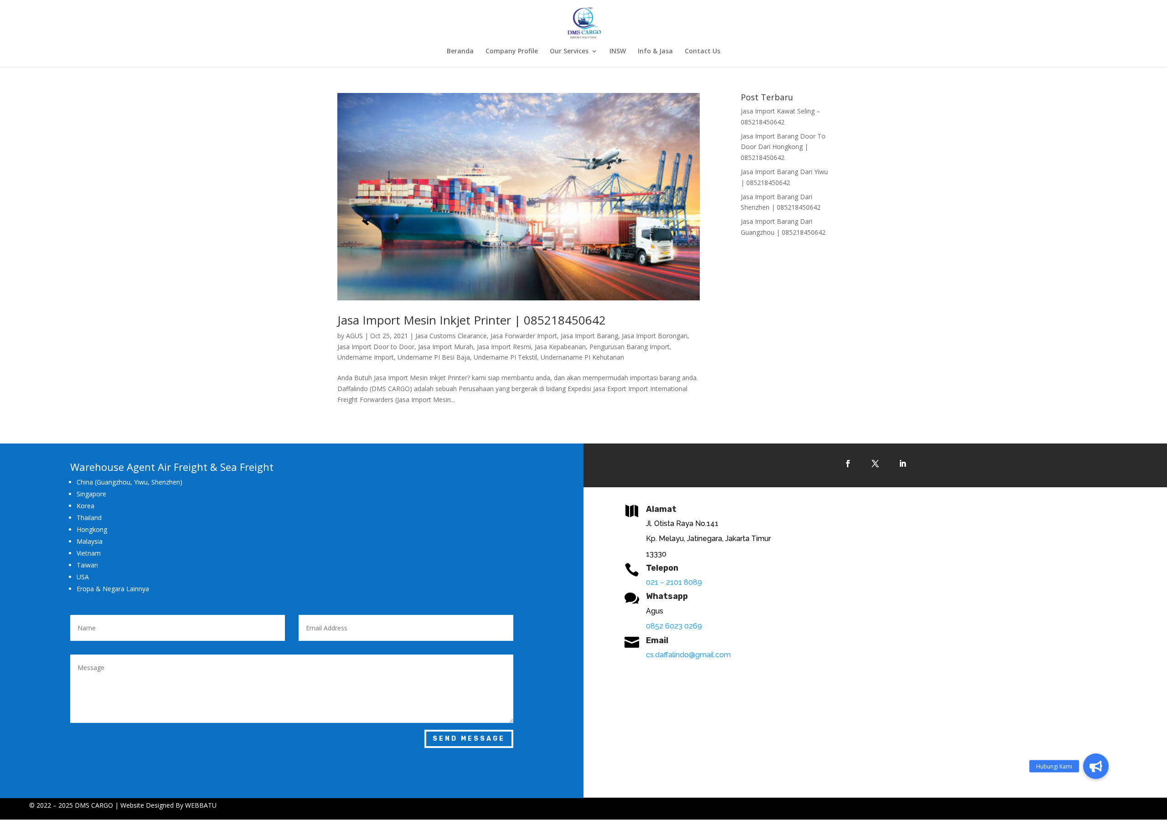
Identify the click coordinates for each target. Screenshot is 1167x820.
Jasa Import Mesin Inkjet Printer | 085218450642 (471, 320)
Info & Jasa (655, 51)
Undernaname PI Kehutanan (582, 357)
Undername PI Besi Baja (434, 357)
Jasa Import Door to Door (375, 346)
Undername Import (365, 357)
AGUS (354, 335)
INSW (617, 51)
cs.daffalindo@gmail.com (688, 654)
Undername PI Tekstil (505, 357)
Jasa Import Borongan (654, 335)
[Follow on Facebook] (848, 463)
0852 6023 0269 (674, 626)
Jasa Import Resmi (504, 346)
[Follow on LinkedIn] (902, 463)
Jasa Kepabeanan (560, 346)
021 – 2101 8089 (674, 582)
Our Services (569, 51)
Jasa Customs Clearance (451, 335)
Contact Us (702, 51)
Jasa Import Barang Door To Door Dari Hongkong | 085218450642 (783, 147)
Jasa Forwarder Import (524, 335)
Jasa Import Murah (445, 346)
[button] (1096, 766)
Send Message (469, 739)
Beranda (460, 51)
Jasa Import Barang (589, 335)
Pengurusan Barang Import (629, 346)
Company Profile (511, 51)
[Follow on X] (875, 463)
